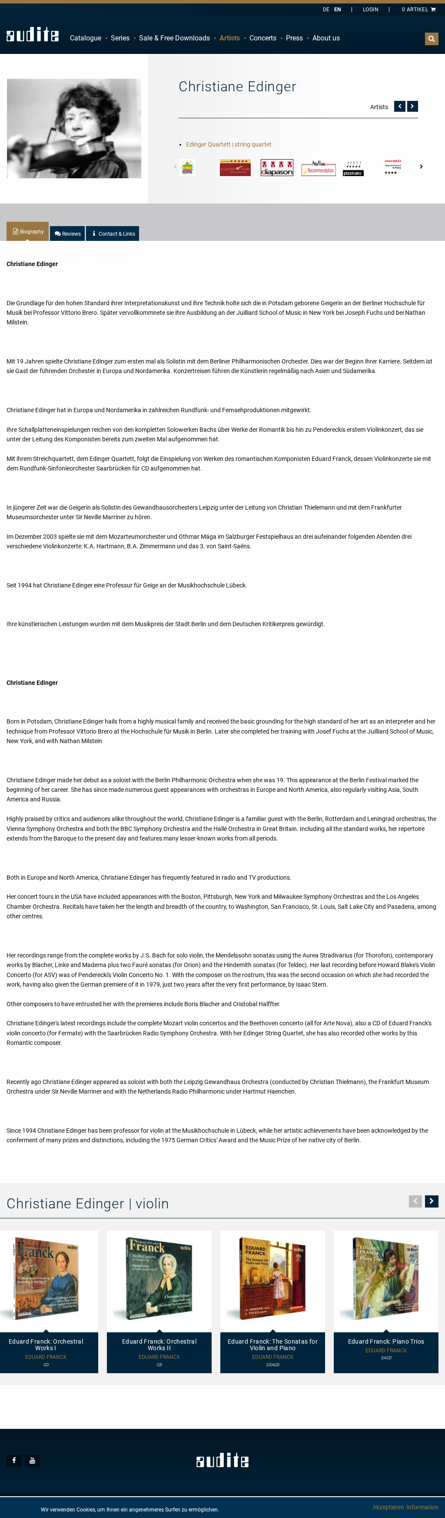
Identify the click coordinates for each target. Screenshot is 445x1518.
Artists (229, 38)
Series (120, 38)
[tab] (28, 231)
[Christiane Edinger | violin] (74, 127)
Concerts (262, 38)
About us (326, 38)
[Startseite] (33, 34)
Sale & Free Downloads (174, 38)
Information (422, 1507)
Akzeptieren (388, 1507)
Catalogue (85, 38)
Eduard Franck (159, 1357)
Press (294, 38)
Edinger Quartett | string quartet (229, 144)
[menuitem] (85, 38)
